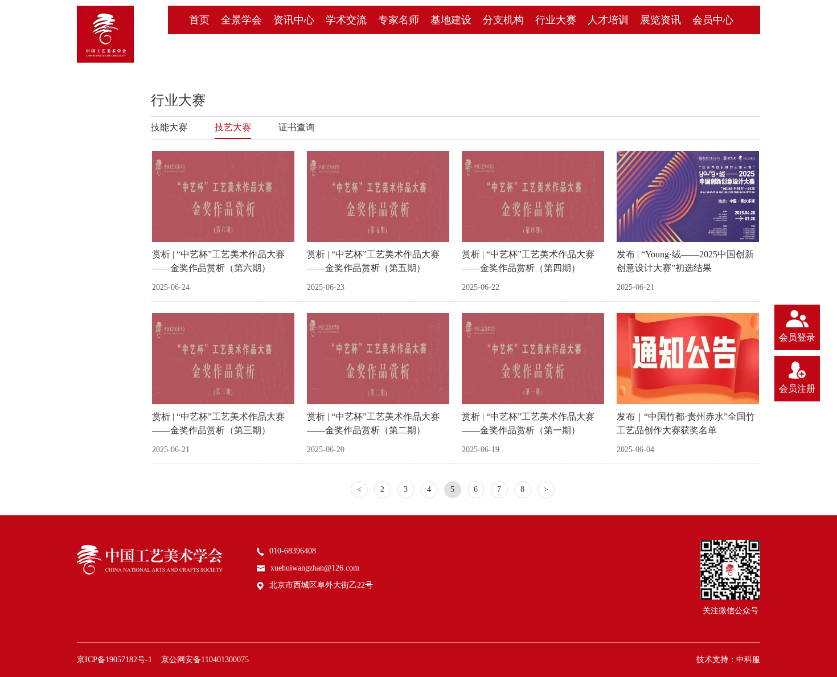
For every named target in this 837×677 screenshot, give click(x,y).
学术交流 (346, 20)
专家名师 (398, 20)
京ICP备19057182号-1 (114, 659)
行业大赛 (555, 20)
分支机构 (503, 20)
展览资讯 (660, 20)
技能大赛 (169, 127)
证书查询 (296, 127)
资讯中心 (293, 20)
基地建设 (450, 20)
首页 (199, 20)
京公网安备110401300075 (205, 659)
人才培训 (608, 20)
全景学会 (241, 20)
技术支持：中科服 (728, 659)
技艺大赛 (233, 127)
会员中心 (712, 20)
